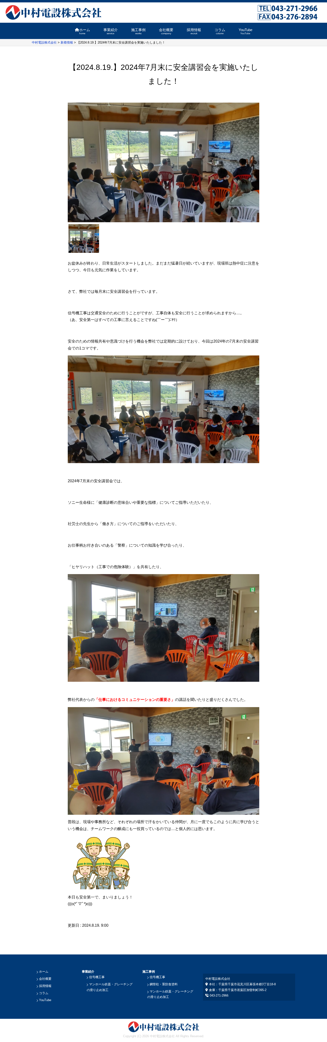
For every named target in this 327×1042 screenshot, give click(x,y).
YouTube (245, 31)
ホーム (84, 31)
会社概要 (166, 31)
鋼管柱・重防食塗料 (164, 984)
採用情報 (194, 31)
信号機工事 (97, 977)
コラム (219, 31)
